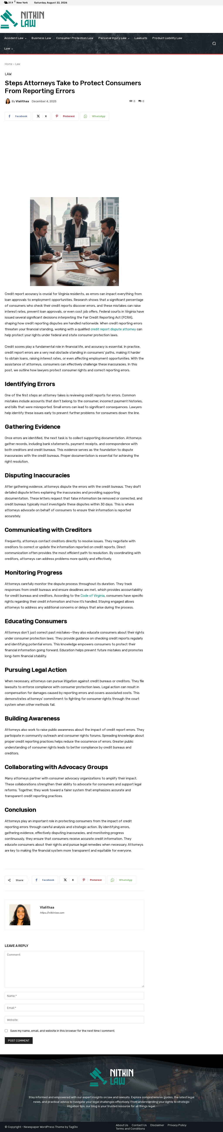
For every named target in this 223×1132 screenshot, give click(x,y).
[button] (214, 43)
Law (17, 64)
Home (8, 64)
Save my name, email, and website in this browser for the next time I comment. (62, 1030)
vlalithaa (22, 101)
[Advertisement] (74, 159)
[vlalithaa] (8, 101)
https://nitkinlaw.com (52, 913)
